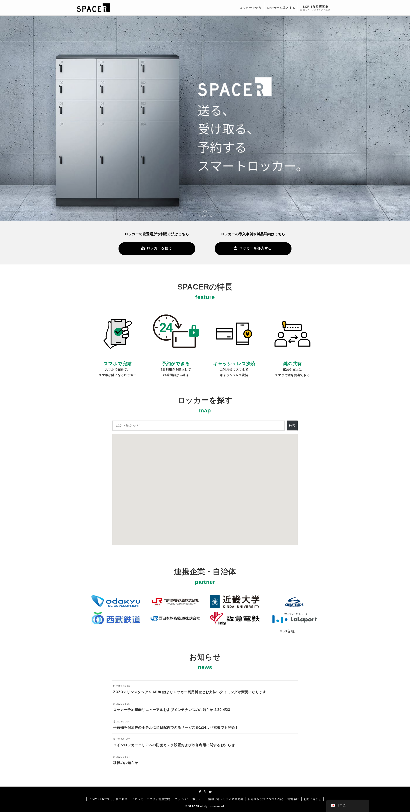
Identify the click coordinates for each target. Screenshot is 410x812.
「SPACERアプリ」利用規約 (108, 799)
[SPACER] (93, 7)
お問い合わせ (312, 799)
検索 (292, 425)
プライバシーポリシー (189, 799)
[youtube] (210, 792)
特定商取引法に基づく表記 (265, 799)
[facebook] (200, 792)
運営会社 (293, 799)
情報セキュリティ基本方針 (225, 799)
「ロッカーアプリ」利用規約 (151, 799)
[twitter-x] (205, 792)
